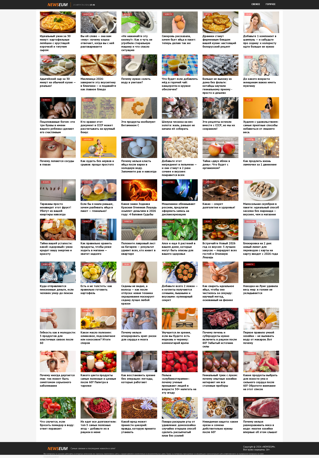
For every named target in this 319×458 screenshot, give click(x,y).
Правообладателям (51, 457)
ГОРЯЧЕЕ (270, 4)
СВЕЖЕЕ (255, 4)
